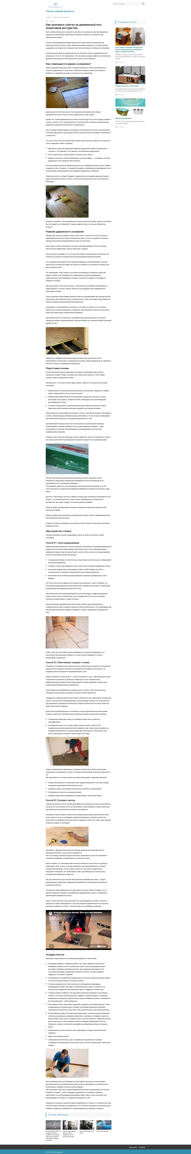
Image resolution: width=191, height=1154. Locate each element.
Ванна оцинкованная (123, 118)
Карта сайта (133, 1147)
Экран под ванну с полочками (126, 86)
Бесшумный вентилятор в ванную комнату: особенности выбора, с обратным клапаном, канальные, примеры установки (53, 1135)
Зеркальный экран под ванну (87, 1132)
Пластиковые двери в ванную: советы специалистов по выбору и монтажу (69, 1133)
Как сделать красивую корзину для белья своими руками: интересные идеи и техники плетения (129, 49)
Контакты (142, 1147)
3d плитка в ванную (102, 1131)
